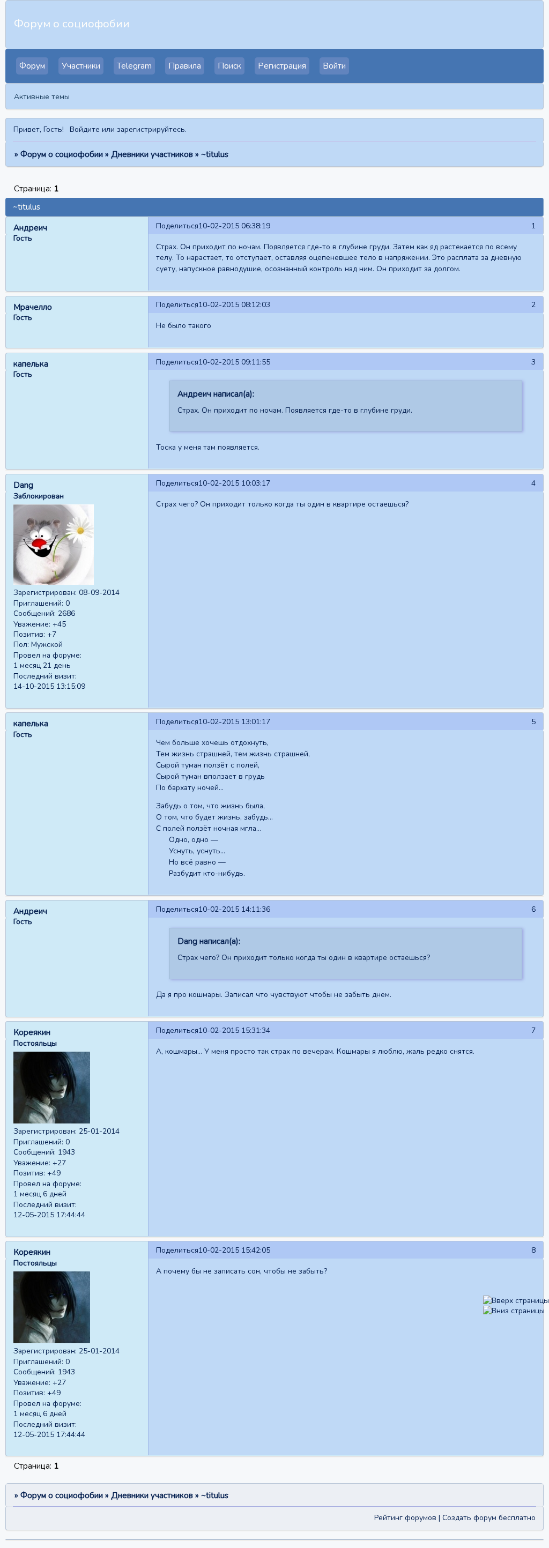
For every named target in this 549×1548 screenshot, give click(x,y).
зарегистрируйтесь (151, 129)
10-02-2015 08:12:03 (234, 305)
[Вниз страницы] (514, 1311)
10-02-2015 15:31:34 (234, 1030)
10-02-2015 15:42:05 (234, 1250)
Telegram (134, 66)
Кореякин (31, 1032)
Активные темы (42, 97)
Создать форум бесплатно (489, 1518)
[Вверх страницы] (516, 1301)
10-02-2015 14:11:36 (234, 909)
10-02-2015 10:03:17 (234, 483)
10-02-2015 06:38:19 (234, 226)
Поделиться (177, 226)
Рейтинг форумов (405, 1518)
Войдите (85, 129)
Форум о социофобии (61, 154)
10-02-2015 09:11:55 (234, 362)
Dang (23, 485)
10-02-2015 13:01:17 (234, 722)
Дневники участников (152, 154)
